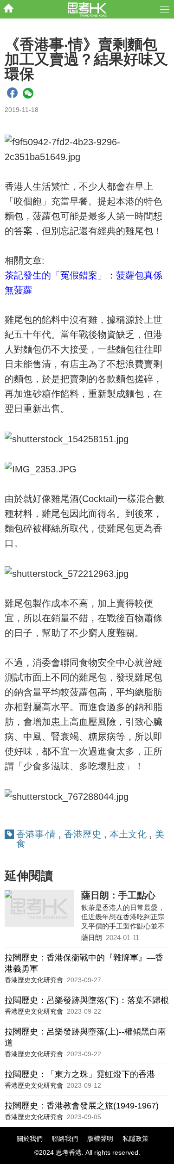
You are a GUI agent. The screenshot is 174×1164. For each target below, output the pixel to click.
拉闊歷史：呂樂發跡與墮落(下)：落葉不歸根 (87, 1000)
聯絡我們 (65, 1138)
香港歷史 (82, 834)
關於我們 (30, 1138)
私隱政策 (135, 1138)
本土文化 (128, 834)
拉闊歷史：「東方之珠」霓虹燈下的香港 (80, 1074)
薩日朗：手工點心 (118, 895)
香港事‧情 (36, 834)
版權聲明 (100, 1138)
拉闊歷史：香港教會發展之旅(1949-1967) (82, 1105)
